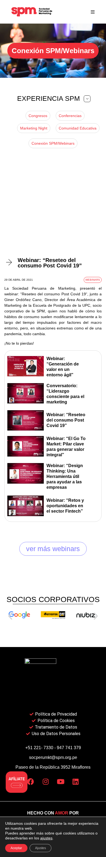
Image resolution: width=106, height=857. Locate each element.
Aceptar (16, 848)
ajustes (46, 838)
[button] (92, 12)
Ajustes (40, 848)
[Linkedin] (75, 781)
